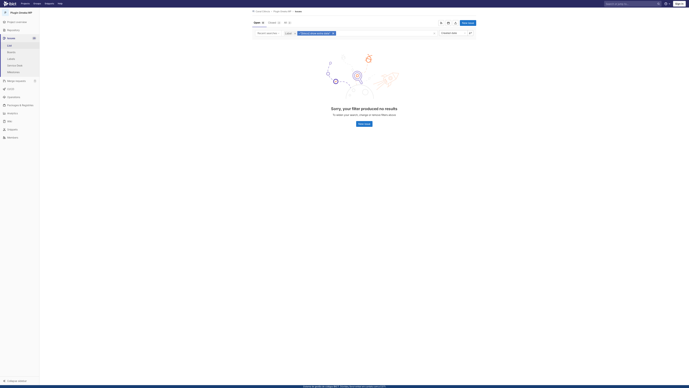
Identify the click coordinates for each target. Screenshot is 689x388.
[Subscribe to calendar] (448, 23)
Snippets (49, 3)
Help (60, 3)
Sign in (679, 3)
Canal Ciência (263, 11)
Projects (25, 3)
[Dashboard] (9, 4)
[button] (19, 381)
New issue (468, 22)
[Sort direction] (470, 33)
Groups (37, 3)
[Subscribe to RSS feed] (441, 23)
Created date (449, 32)
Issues (298, 11)
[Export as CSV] (455, 23)
